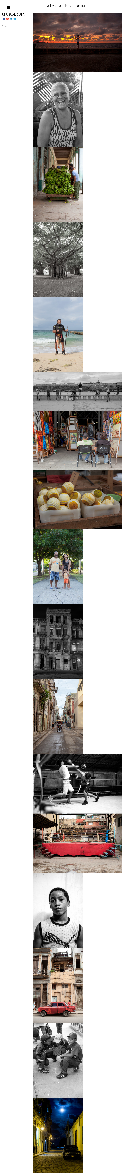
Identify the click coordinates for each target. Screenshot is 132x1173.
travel (5, 26)
